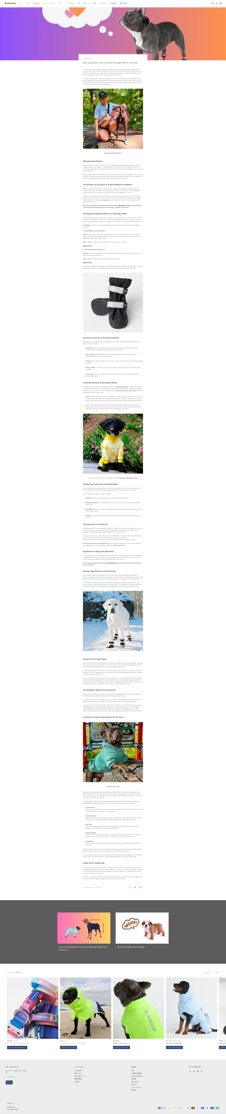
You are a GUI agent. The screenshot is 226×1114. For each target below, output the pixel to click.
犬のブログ (134, 1084)
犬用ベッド (86, 3)
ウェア (45, 3)
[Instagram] (193, 1071)
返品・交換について (80, 1076)
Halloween (36, 3)
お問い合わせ (134, 1081)
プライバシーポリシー (137, 1087)
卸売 (132, 1070)
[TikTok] (201, 1071)
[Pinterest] (197, 1071)
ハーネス (52, 3)
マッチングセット (70, 3)
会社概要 (133, 1079)
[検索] (217, 3)
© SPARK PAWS (11, 1107)
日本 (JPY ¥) (10, 1103)
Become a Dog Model (137, 1076)
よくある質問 (78, 1070)
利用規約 (133, 1090)
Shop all (207, 972)
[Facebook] (190, 1071)
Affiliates (77, 1081)
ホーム (21, 3)
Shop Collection (68, 1047)
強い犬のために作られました (17, 1047)
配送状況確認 (123, 3)
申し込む (9, 1082)
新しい (28, 3)
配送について (78, 1073)
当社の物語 (113, 3)
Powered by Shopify (12, 1109)
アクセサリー (103, 3)
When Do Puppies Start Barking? (130, 947)
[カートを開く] (221, 3)
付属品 (94, 3)
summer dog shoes (104, 200)
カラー (60, 3)
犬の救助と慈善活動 (136, 1073)
